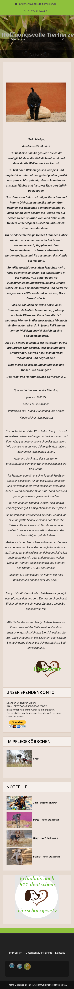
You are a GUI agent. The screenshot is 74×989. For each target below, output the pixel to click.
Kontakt (60, 952)
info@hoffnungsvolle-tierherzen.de (37, 3)
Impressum (15, 952)
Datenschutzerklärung (38, 952)
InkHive (31, 984)
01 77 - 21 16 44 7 (37, 11)
